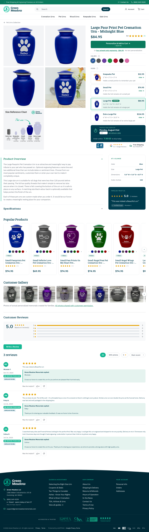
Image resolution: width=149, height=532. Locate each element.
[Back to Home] (4, 23)
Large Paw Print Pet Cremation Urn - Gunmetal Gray (98, 61)
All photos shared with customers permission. (74, 305)
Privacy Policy (88, 508)
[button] (10, 251)
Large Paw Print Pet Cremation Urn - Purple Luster (104, 61)
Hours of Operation (90, 494)
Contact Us (87, 501)
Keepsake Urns (89, 16)
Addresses (120, 491)
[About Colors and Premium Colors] (99, 56)
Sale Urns (104, 16)
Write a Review (12, 347)
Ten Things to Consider (58, 491)
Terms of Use (88, 505)
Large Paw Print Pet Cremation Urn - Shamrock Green (110, 61)
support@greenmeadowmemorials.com (21, 509)
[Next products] (144, 249)
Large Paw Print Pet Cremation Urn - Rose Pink (127, 61)
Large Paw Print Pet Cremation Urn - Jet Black (121, 61)
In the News (88, 498)
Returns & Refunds (90, 491)
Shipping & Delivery (91, 488)
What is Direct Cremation (59, 498)
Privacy (38, 528)
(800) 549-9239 (13, 499)
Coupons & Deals (56, 488)
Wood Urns (74, 16)
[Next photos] (144, 294)
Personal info (121, 484)
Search (105, 9)
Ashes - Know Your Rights (59, 494)
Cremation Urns (48, 16)
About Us (86, 484)
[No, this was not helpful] (44, 386)
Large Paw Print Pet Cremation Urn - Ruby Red (115, 61)
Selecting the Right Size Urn (60, 484)
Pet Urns (62, 16)
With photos (113, 355)
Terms (43, 528)
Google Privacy (70, 528)
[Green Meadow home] (12, 9)
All (103, 355)
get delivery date (115, 133)
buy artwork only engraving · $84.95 (110, 50)
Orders (119, 488)
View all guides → (56, 505)
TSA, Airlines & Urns (57, 501)
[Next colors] (26, 251)
